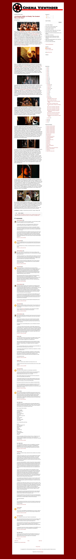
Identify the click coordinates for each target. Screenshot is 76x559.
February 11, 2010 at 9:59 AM (21, 281)
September (49, 88)
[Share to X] (20, 213)
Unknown (18, 391)
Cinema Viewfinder (39, 549)
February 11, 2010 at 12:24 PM (21, 357)
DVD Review (27, 214)
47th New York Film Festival (50, 131)
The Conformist (31, 215)
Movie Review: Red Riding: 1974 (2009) (53, 109)
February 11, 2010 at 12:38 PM (21, 365)
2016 (47, 75)
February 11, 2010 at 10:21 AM (21, 300)
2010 (47, 83)
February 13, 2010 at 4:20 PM (21, 448)
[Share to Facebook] (21, 213)
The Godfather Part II (36, 215)
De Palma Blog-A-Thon (49, 139)
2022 (47, 67)
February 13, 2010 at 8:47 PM (21, 504)
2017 (47, 74)
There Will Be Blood (34, 34)
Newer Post (16, 540)
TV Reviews (48, 149)
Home (28, 540)
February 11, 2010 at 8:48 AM (21, 237)
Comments (48, 17)
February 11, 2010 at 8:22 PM (21, 399)
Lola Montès (22, 31)
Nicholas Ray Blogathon (50, 145)
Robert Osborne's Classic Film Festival (52, 147)
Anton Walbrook (23, 214)
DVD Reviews (48, 138)
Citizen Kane (37, 33)
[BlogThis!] (19, 213)
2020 (47, 70)
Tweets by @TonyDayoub (49, 44)
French (30, 214)
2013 (47, 79)
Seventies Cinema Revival (50, 148)
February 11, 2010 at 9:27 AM (21, 247)
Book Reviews (48, 135)
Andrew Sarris (19, 214)
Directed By (48, 140)
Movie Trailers (48, 144)
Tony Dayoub (19, 240)
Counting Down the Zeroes (50, 136)
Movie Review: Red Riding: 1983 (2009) (53, 106)
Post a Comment (18, 538)
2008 (47, 120)
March (48, 96)
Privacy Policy (38, 546)
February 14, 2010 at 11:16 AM (21, 512)
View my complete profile (49, 49)
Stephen (18, 336)
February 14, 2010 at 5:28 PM (21, 529)
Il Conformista (25, 66)
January (48, 117)
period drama (23, 215)
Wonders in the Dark (31, 32)
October (48, 87)
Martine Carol (37, 214)
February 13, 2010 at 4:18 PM (21, 440)
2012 (47, 80)
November (49, 85)
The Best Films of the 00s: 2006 (52, 98)
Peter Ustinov (27, 215)
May (48, 93)
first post (23, 308)
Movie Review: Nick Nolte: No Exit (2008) (53, 112)
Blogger (42, 551)
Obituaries (47, 146)
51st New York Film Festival (50, 127)
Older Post (40, 540)
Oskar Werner (19, 215)
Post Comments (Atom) (21, 542)
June (48, 92)
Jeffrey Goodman (19, 220)
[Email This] (18, 213)
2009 (47, 119)
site (28, 522)
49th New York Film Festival (50, 129)
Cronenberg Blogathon (49, 137)
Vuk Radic (18, 451)
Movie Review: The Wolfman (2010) (52, 103)
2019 (47, 71)
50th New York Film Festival (50, 128)
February (48, 97)
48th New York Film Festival (50, 130)
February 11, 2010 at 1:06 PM (21, 388)
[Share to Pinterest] (22, 213)
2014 (47, 78)
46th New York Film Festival (50, 132)
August (48, 89)
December (49, 84)
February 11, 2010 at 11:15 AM (21, 333)
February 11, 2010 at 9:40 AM (21, 263)
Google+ (3, 0)
